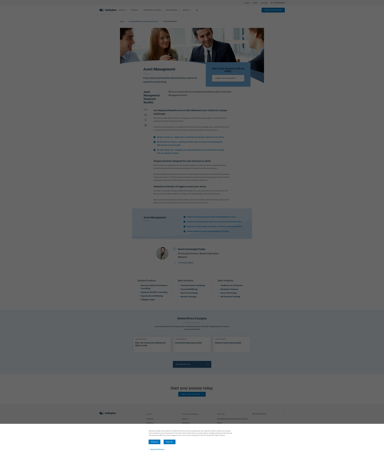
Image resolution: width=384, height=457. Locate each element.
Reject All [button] (169, 442)
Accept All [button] (154, 442)
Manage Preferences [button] (157, 449)
